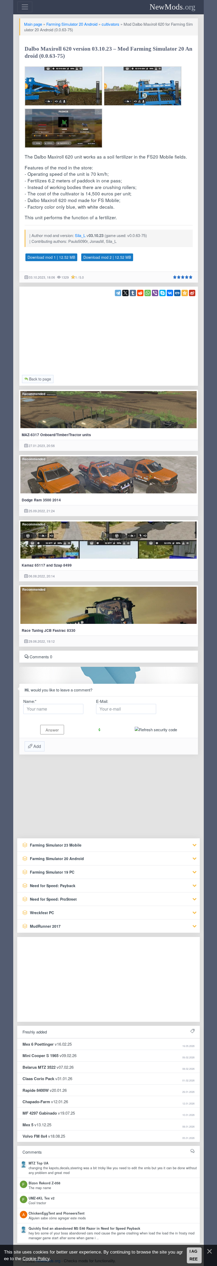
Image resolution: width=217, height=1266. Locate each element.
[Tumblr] (133, 293)
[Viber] (155, 293)
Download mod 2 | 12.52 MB (107, 257)
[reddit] (140, 293)
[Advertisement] (108, 333)
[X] (125, 293)
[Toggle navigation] (24, 7)
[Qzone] (185, 293)
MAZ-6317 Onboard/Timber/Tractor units (56, 434)
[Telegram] (118, 293)
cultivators (110, 24)
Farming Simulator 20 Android (71, 24)
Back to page (39, 379)
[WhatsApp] (147, 293)
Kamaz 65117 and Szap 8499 (47, 565)
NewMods (172, 6)
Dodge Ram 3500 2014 (41, 499)
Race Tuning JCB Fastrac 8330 (48, 630)
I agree (193, 1255)
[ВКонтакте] (170, 293)
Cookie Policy (35, 1258)
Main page (33, 24)
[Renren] (177, 293)
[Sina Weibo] (192, 293)
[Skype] (162, 293)
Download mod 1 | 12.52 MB (51, 257)
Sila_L (80, 235)
